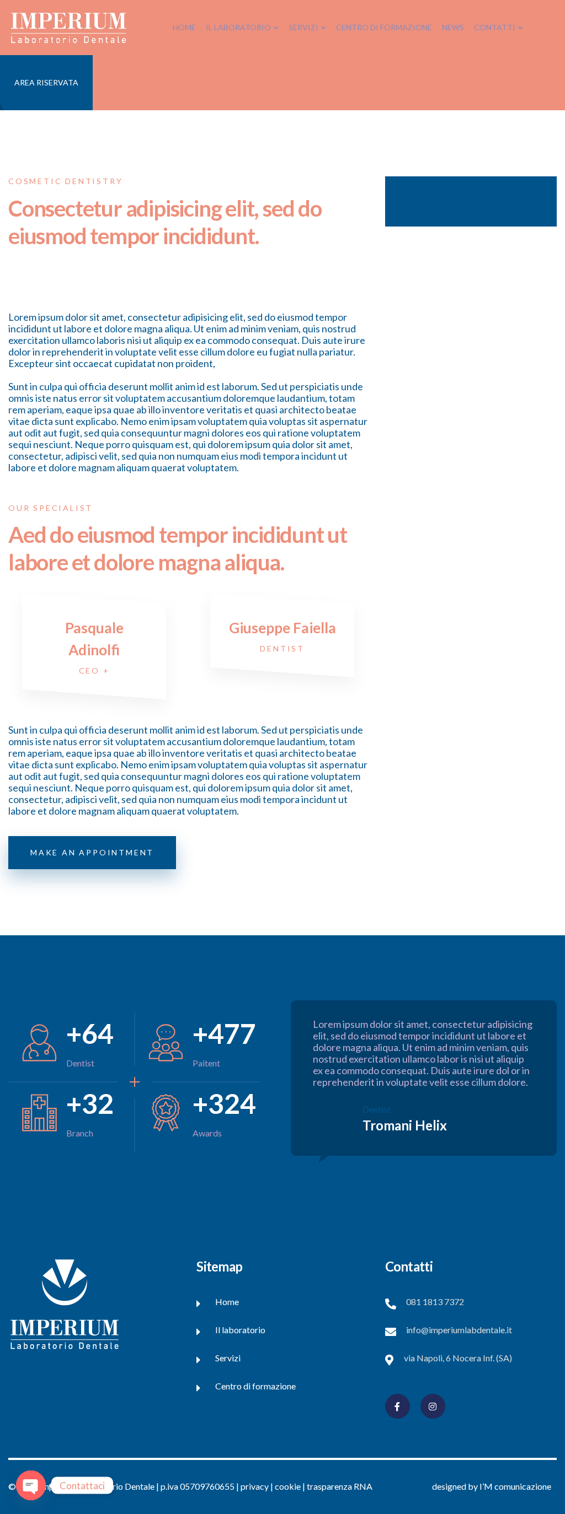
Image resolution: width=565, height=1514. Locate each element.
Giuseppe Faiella (282, 628)
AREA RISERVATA (46, 82)
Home (184, 27)
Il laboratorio (238, 27)
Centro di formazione (384, 27)
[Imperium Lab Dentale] (68, 26)
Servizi (303, 27)
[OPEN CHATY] (31, 1485)
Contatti (494, 27)
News (453, 27)
